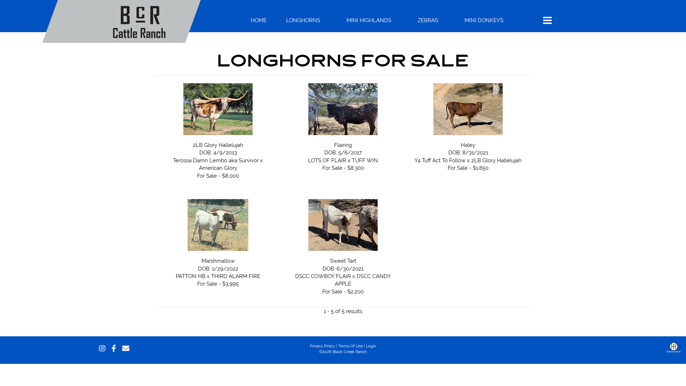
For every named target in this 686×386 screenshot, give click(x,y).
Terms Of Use (350, 346)
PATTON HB (190, 276)
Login (371, 346)
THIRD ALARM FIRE (235, 276)
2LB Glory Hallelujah (218, 145)
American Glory (218, 168)
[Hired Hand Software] (674, 353)
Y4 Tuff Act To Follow (440, 160)
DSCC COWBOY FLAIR (323, 276)
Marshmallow (218, 261)
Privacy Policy (322, 346)
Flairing (343, 145)
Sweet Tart (343, 261)
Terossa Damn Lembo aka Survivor (216, 160)
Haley (468, 145)
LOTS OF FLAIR (327, 160)
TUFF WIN (365, 160)
